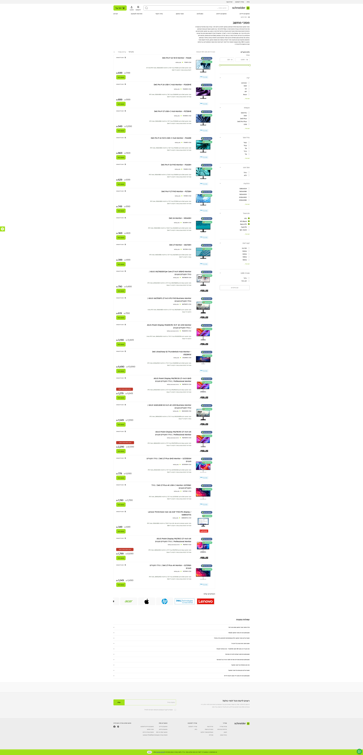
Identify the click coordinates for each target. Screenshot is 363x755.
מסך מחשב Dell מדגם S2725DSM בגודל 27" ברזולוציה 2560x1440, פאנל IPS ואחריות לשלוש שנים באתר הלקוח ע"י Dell (169, 471)
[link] (2, 228)
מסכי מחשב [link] (180, 14)
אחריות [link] (211, 735)
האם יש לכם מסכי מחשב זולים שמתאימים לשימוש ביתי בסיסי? (232, 638)
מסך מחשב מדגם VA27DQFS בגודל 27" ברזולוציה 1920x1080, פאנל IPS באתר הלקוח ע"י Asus (169, 311)
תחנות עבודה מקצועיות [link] (160, 735)
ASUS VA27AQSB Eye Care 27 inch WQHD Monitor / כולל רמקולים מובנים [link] (170, 272)
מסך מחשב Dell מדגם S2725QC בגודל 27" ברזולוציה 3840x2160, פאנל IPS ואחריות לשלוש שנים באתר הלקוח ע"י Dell (170, 498)
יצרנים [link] (115, 14)
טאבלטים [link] (200, 14)
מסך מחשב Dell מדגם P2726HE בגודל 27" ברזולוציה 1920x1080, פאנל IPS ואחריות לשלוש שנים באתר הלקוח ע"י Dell (170, 122)
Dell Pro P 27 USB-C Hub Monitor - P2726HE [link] (172, 111)
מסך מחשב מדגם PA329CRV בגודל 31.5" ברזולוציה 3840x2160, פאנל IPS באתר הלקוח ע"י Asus (168, 337)
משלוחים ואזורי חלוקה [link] (207, 732)
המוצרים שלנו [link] (163, 723)
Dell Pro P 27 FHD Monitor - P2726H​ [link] (176, 191)
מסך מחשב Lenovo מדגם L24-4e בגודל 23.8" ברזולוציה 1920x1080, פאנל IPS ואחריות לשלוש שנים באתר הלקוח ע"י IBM (169, 524)
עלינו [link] (248, 2)
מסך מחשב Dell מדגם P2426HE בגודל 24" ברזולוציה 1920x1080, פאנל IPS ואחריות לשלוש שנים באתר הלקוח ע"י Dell (170, 95)
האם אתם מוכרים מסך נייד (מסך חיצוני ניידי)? (237, 675)
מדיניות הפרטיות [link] (160, 752)
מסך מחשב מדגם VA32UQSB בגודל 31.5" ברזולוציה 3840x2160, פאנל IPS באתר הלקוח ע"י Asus (170, 417)
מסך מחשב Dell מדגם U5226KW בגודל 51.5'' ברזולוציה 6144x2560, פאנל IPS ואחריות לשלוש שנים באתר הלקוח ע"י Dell (169, 364)
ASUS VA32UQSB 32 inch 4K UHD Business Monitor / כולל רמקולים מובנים (169, 406)
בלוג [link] (196, 729)
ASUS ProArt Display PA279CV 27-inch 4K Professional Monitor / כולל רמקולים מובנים (173, 540)
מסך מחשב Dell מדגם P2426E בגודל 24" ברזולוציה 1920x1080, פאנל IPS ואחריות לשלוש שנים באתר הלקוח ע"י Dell (170, 149)
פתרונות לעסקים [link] (136, 14)
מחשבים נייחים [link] (221, 14)
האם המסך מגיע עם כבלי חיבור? (240, 643)
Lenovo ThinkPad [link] (148, 735)
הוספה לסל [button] (121, 344)
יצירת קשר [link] (229, 2)
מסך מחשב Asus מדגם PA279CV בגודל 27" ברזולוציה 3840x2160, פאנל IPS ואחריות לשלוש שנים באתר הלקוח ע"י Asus (170, 551)
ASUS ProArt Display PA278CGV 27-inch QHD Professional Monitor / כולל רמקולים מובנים (172, 379)
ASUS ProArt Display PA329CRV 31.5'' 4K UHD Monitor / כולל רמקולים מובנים (169, 326)
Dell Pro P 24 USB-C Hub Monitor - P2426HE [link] (172, 85)
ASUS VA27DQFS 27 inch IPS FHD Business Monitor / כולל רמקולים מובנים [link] (169, 299)
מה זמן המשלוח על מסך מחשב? (240, 665)
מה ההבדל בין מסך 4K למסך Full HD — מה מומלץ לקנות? (233, 649)
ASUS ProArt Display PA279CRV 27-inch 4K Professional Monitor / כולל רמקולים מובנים (173, 433)
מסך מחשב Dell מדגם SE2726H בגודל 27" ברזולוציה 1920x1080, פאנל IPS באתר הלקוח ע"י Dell (170, 256)
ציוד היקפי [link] (159, 14)
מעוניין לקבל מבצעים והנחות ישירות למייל (158, 710)
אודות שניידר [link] (223, 726)
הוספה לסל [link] (121, 77)
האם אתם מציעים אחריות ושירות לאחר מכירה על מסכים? (233, 659)
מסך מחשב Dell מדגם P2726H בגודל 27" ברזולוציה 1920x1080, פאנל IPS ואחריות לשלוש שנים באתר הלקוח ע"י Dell (170, 202)
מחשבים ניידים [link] (245, 14)
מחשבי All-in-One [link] (161, 732)
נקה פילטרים (234, 287)
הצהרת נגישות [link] (209, 729)
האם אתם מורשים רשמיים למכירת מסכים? (237, 654)
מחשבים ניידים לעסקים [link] (147, 726)
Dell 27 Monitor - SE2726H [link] (180, 245)
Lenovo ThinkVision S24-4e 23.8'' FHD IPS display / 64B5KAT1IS (169, 513)
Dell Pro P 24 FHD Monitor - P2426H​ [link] (176, 165)
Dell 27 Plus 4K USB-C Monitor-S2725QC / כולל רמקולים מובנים (171, 486)
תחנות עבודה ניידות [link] (148, 732)
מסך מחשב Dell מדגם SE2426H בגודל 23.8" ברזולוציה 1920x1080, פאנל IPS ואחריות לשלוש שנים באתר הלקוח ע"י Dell (169, 229)
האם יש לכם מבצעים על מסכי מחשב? (239, 670)
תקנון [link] (225, 732)
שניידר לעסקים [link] (239, 2)
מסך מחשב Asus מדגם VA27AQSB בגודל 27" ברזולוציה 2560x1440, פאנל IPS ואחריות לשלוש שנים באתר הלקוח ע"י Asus (169, 284)
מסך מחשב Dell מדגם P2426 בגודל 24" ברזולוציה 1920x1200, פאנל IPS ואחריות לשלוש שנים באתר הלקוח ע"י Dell (168, 69)
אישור (149, 752)
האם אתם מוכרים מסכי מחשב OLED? (239, 632)
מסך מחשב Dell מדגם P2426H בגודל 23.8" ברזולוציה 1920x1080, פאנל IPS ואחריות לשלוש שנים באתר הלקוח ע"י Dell (170, 176)
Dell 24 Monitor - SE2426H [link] (180, 218)
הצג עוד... (247, 98)
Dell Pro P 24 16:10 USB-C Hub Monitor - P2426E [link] (171, 138)
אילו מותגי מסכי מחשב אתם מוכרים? (239, 627)
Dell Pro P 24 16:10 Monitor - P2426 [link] (176, 58)
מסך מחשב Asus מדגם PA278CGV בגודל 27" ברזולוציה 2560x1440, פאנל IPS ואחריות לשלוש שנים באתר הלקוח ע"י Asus (169, 391)
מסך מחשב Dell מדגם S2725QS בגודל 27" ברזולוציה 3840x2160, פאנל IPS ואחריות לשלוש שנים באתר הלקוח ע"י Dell (170, 578)
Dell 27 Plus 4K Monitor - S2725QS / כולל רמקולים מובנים (170, 566)
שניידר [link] (225, 723)
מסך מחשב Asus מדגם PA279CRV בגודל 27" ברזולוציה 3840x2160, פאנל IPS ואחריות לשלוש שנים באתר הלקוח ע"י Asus (169, 444)
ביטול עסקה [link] (223, 735)
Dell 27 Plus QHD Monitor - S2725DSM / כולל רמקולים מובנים (169, 459)
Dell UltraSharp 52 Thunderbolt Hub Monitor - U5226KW (171, 353)
